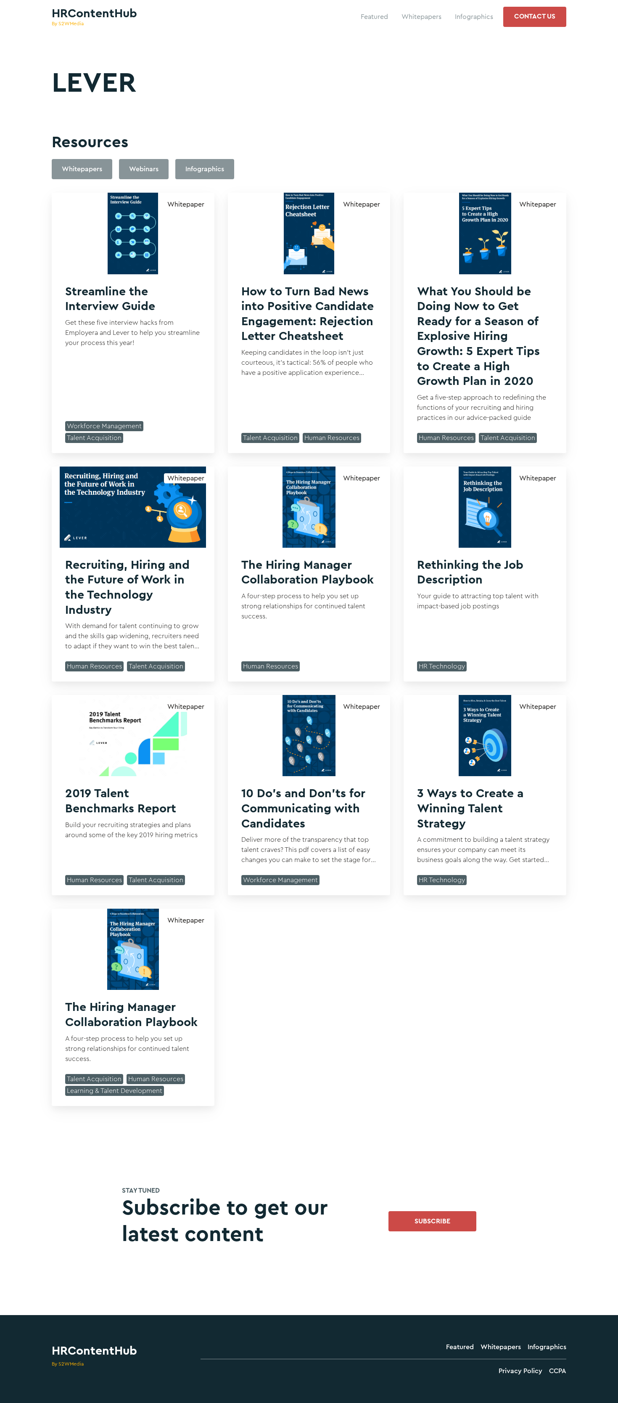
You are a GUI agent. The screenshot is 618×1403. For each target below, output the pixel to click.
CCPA (557, 1371)
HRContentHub (94, 1351)
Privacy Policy (520, 1371)
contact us (534, 16)
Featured (460, 1347)
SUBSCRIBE (432, 1221)
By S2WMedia (68, 1363)
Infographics (547, 1347)
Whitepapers (501, 1347)
